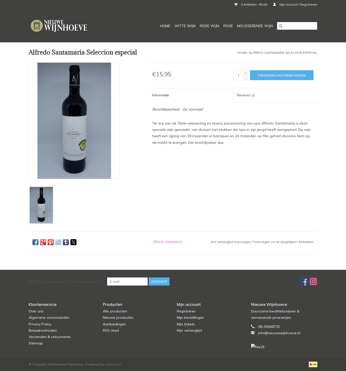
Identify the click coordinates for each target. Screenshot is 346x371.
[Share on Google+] (43, 242)
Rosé (228, 26)
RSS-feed (111, 330)
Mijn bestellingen (190, 317)
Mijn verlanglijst (189, 330)
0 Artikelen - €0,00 (254, 4)
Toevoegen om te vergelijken (275, 242)
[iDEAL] (312, 364)
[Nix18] (284, 347)
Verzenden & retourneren (50, 336)
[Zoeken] (280, 26)
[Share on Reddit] (58, 242)
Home (165, 26)
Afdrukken (306, 242)
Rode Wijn (209, 26)
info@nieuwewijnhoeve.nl (279, 333)
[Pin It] (51, 242)
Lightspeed (113, 364)
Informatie (160, 95)
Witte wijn (185, 26)
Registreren (186, 311)
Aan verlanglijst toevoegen (231, 242)
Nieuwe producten (118, 317)
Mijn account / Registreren (298, 4)
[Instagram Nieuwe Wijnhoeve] (313, 281)
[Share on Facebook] (35, 242)
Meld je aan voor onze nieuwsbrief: (66, 281)
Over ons (36, 311)
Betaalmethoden (43, 330)
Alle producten (115, 311)
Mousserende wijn (255, 26)
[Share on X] (73, 242)
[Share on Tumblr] (66, 242)
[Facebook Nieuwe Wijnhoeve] (304, 281)
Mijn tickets (186, 324)
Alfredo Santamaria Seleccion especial (283, 53)
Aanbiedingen (114, 324)
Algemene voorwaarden (49, 317)
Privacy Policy (40, 324)
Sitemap (36, 343)
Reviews (246, 95)
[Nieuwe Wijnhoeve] (69, 25)
